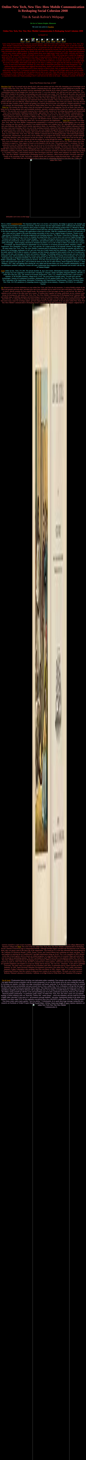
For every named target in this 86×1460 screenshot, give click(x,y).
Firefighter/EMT (16, 224)
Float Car (5, 107)
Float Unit (66, 120)
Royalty (67, 139)
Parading (51, 27)
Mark (19, 947)
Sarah (3, 271)
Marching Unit (6, 86)
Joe (2, 287)
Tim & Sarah (6, 980)
